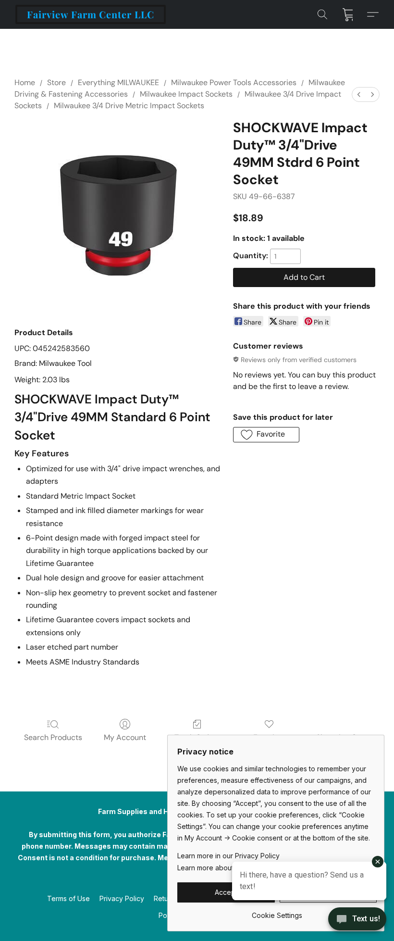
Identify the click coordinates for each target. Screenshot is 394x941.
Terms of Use (68, 898)
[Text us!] (357, 920)
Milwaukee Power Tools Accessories (233, 82)
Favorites (269, 737)
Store (56, 82)
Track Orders (197, 737)
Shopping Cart (341, 737)
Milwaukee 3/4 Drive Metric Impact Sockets (129, 105)
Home (24, 82)
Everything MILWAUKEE (118, 82)
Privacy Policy (121, 898)
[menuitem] (359, 94)
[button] (90, 14)
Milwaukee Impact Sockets (186, 94)
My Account (125, 737)
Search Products (53, 737)
